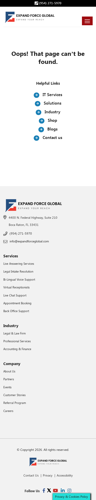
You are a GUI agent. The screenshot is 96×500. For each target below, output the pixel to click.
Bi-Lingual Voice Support (19, 279)
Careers (8, 411)
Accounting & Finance (17, 349)
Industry (52, 111)
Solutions (52, 103)
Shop (52, 120)
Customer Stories (14, 395)
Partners (8, 379)
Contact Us (31, 475)
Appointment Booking (17, 303)
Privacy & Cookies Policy (71, 496)
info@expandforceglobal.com (29, 241)
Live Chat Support (14, 295)
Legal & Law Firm (14, 333)
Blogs (52, 129)
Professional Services (17, 341)
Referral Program (14, 403)
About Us (9, 371)
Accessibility (65, 475)
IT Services (52, 94)
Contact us (52, 137)
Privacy (47, 475)
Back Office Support (16, 311)
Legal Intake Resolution (18, 271)
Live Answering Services (18, 263)
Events (7, 387)
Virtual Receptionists (16, 287)
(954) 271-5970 (49, 3)
